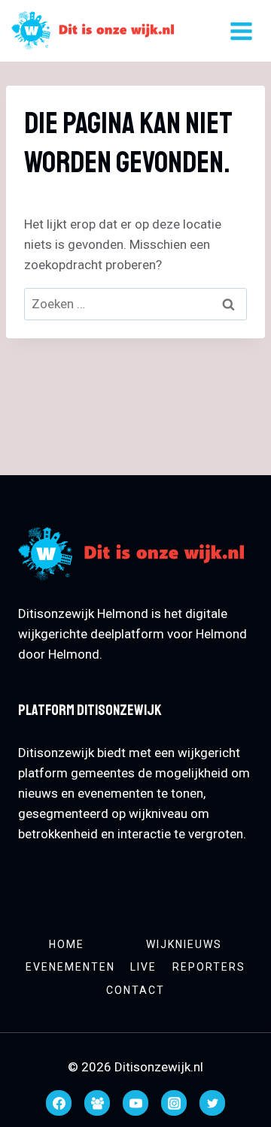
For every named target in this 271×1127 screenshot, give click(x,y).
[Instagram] (174, 1103)
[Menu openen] (241, 30)
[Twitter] (212, 1103)
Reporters (208, 967)
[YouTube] (135, 1103)
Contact (135, 990)
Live (143, 967)
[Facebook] (59, 1103)
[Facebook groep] (97, 1103)
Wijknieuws (184, 944)
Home (66, 944)
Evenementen (70, 967)
